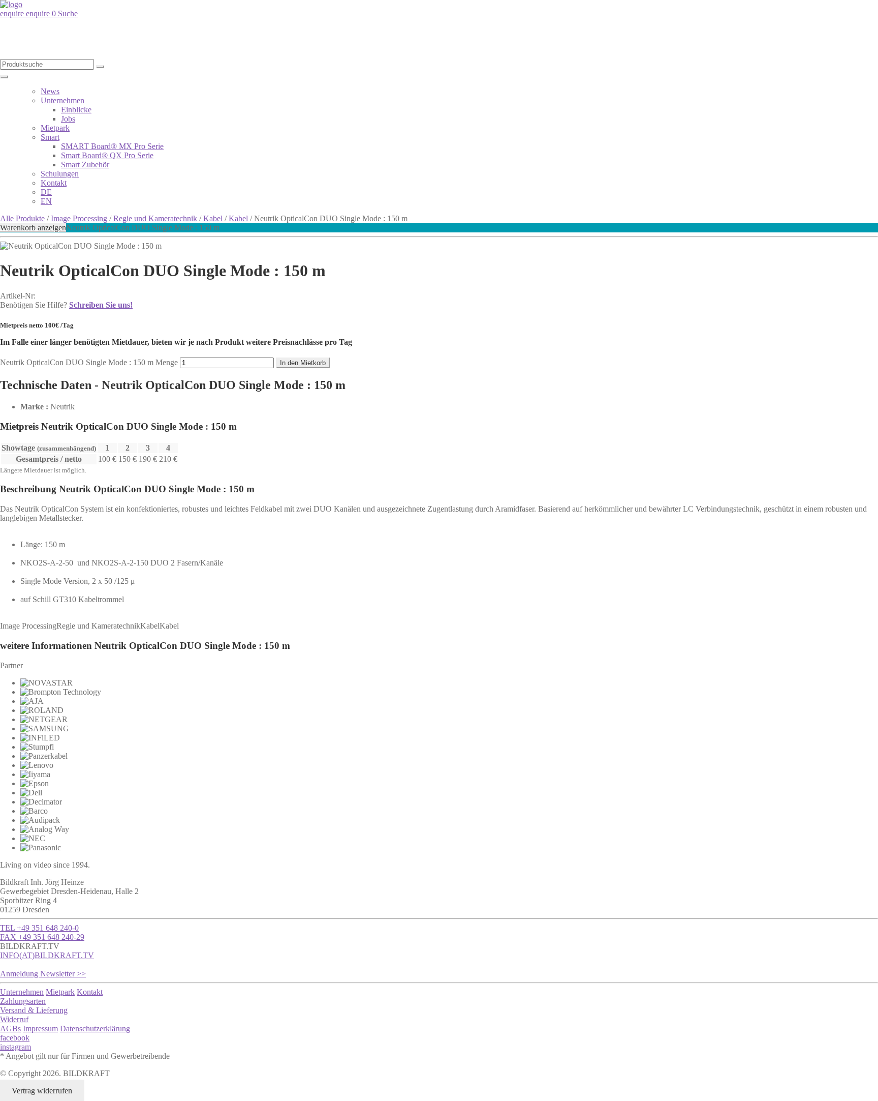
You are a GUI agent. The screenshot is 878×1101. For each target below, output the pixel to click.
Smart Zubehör (85, 164)
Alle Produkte (22, 218)
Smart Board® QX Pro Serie (107, 155)
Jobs (68, 118)
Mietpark (55, 128)
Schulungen (60, 173)
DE (46, 192)
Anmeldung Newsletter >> (43, 973)
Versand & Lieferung (34, 1010)
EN (46, 201)
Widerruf (14, 1019)
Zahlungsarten (23, 1001)
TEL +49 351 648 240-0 (39, 928)
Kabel (213, 218)
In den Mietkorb (303, 363)
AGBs (10, 1028)
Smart (50, 137)
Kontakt (54, 182)
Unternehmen (62, 100)
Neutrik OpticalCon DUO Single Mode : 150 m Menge (89, 362)
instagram (15, 1047)
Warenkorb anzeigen (33, 227)
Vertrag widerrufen (42, 1090)
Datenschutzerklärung (95, 1028)
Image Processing (79, 218)
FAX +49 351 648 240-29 (42, 937)
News (50, 91)
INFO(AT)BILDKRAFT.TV (47, 955)
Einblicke (76, 109)
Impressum (40, 1028)
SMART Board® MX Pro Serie (112, 146)
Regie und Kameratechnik (155, 218)
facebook (14, 1037)
